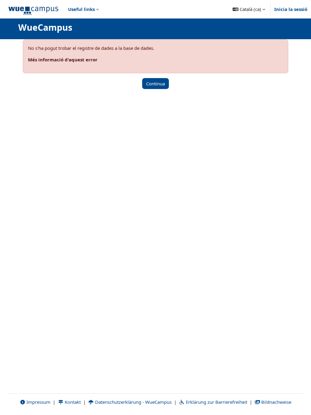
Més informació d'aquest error (62, 60)
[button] (249, 9)
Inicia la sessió (290, 9)
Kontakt (72, 402)
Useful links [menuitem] (81, 9)
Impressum (37, 402)
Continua (155, 84)
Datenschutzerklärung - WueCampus (133, 402)
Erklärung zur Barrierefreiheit (216, 402)
